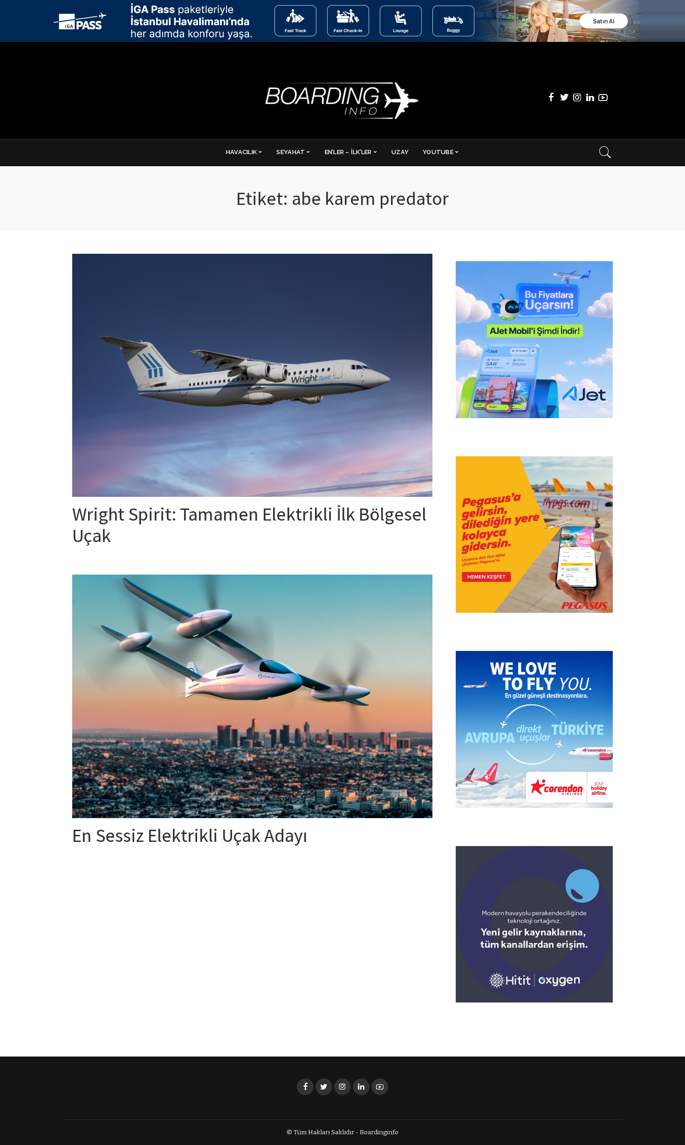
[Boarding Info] (342, 97)
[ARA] (605, 152)
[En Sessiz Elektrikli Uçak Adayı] (252, 696)
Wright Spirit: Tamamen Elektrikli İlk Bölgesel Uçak (249, 527)
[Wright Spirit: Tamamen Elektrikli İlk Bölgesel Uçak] (252, 375)
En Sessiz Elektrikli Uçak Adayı (190, 838)
